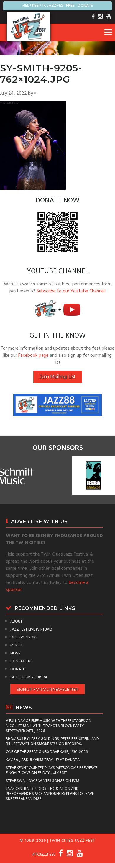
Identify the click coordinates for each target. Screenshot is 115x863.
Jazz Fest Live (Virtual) (31, 629)
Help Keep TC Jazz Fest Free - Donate (57, 5)
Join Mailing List (58, 376)
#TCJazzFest (43, 854)
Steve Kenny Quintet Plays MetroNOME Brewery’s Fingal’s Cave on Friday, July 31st (52, 770)
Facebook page (33, 355)
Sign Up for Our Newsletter (47, 689)
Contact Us (21, 661)
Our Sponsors (23, 637)
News (15, 653)
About (16, 621)
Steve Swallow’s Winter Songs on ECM (42, 781)
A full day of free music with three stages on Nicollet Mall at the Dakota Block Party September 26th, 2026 (48, 726)
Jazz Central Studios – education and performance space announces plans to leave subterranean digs (50, 794)
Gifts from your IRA (28, 677)
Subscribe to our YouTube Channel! (71, 291)
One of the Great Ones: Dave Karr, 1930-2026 (47, 752)
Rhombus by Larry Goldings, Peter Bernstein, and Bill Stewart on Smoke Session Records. (52, 741)
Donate (17, 669)
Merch (16, 645)
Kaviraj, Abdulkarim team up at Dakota (43, 760)
